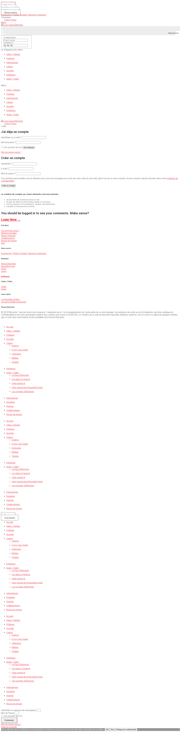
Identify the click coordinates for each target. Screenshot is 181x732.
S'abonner (5, 276)
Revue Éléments (8, 263)
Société (10, 70)
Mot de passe (8, 142)
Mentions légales (9, 233)
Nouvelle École (8, 266)
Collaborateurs (8, 238)
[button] (90, 85)
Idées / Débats (13, 54)
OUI (107, 730)
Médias (15, 358)
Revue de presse (9, 240)
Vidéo (3, 286)
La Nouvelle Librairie (10, 299)
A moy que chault (20, 350)
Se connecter (29, 147)
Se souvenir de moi (13, 716)
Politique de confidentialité (126, 730)
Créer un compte (8, 186)
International (12, 62)
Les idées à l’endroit (21, 379)
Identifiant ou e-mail (11, 137)
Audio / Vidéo (12, 79)
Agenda (10, 406)
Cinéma (15, 346)
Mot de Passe (7, 713)
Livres (3, 271)
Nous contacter (8, 235)
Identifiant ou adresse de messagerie (18, 710)
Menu (3, 22)
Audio (3, 289)
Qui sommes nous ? (10, 230)
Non (112, 730)
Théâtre (15, 362)
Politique (10, 58)
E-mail (4, 168)
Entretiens (11, 75)
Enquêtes (10, 402)
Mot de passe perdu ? (11, 152)
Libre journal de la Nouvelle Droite (27, 387)
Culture (9, 66)
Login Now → (11, 219)
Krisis (3, 269)
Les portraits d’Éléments (23, 391)
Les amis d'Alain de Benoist (13, 302)
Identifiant (6, 163)
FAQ (3, 243)
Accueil (9, 327)
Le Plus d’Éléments (20, 375)
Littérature (16, 354)
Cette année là (18, 383)
